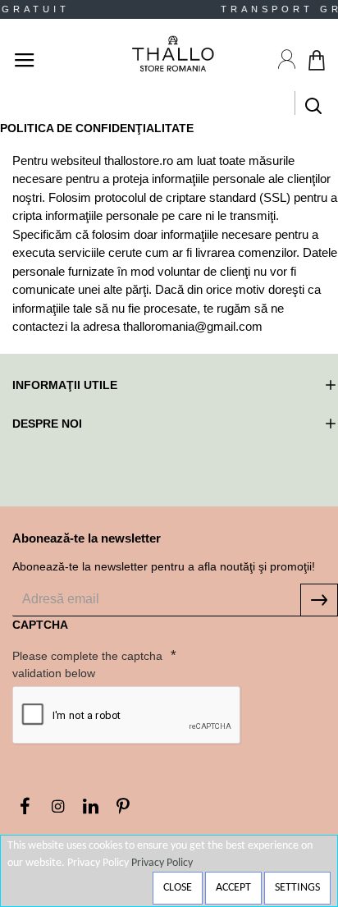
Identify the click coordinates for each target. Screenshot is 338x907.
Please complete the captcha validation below (87, 664)
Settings (297, 888)
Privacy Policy (162, 863)
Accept (233, 888)
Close (177, 888)
